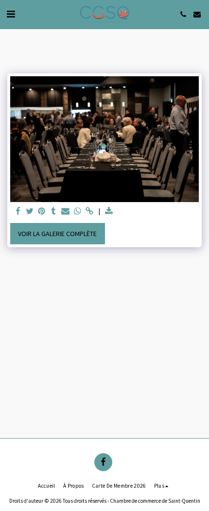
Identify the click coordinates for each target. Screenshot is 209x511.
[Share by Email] (65, 211)
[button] (10, 13)
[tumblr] (54, 211)
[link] (89, 211)
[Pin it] (41, 211)
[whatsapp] (77, 211)
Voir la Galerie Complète (57, 233)
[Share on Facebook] (18, 211)
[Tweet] (30, 211)
